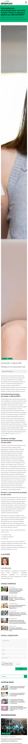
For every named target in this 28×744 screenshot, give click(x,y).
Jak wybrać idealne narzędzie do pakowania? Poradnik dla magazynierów (17, 607)
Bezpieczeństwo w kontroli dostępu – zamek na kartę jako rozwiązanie (17, 599)
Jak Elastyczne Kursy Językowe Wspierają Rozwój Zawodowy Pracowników (17, 688)
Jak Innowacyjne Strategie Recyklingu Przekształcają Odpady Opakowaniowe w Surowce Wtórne (18, 708)
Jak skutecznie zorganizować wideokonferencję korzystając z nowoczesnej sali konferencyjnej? (17, 622)
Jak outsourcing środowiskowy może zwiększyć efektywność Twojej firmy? (17, 694)
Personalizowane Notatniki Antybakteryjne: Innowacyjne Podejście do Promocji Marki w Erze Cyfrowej (17, 701)
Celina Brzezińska (5, 363)
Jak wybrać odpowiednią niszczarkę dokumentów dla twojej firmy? (18, 629)
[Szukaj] (25, 676)
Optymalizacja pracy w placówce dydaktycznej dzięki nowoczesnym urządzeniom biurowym (18, 614)
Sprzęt (10, 358)
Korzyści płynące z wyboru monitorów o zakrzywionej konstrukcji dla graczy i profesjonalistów (16, 591)
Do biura (4, 358)
